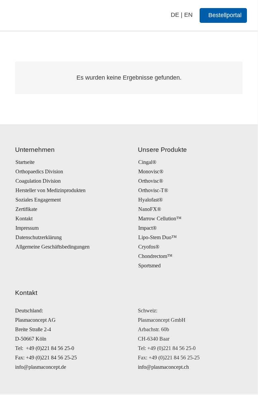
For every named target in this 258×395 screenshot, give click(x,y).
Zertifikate (26, 209)
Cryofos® (148, 247)
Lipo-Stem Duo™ (157, 237)
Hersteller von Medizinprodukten (50, 190)
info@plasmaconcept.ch (163, 367)
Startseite (25, 162)
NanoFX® (149, 209)
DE (175, 14)
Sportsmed (149, 265)
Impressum (27, 228)
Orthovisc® (150, 181)
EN (188, 14)
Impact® (147, 228)
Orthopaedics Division (39, 171)
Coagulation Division (38, 181)
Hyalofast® (150, 200)
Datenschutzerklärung (38, 237)
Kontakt (24, 218)
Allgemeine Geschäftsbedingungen (52, 247)
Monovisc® (150, 171)
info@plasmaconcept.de (40, 367)
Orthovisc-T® (153, 190)
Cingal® (147, 162)
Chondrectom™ (155, 256)
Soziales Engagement (38, 200)
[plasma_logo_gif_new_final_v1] (54, 15)
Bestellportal (225, 15)
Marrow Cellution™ (160, 218)
